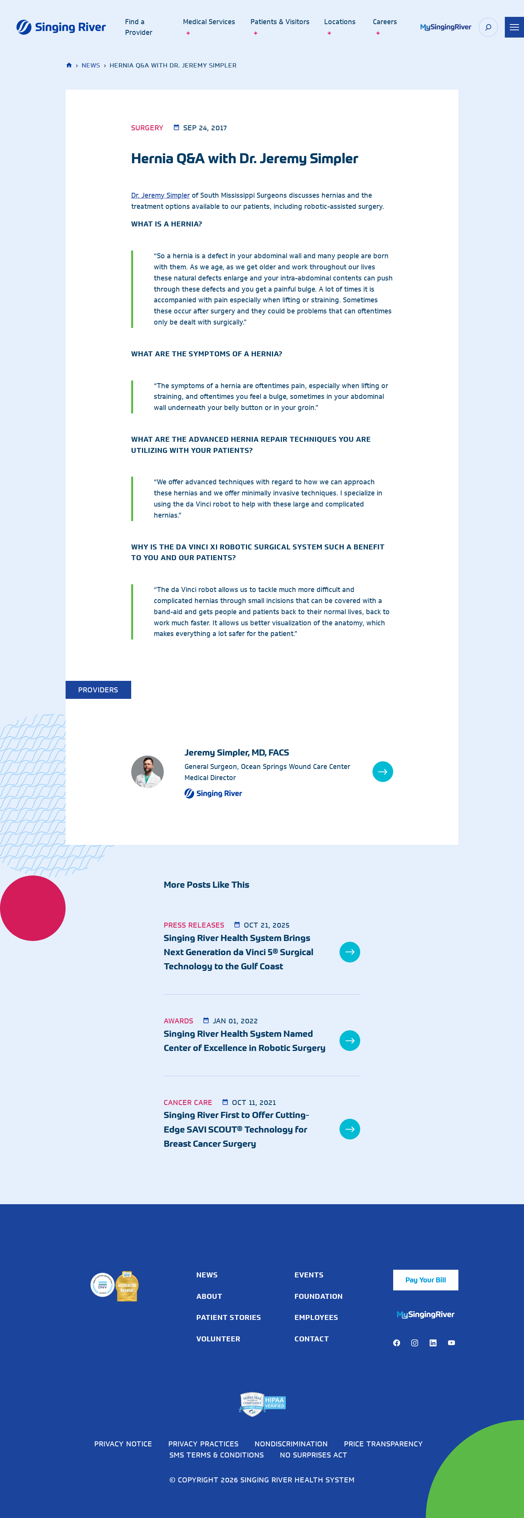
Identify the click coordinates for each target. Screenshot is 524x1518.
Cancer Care (188, 1102)
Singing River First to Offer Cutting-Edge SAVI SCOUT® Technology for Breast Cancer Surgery (236, 1129)
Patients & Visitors (280, 22)
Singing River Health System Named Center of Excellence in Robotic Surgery (245, 1040)
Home (70, 65)
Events (309, 1275)
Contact (312, 1339)
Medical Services (209, 22)
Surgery (147, 127)
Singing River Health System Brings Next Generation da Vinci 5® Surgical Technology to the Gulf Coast (238, 952)
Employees (316, 1317)
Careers (385, 22)
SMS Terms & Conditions (217, 1455)
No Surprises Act (314, 1455)
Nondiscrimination (291, 1443)
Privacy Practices (203, 1443)
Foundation (319, 1296)
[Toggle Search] (488, 27)
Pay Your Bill (425, 1280)
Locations (340, 22)
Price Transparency (383, 1443)
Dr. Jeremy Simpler (160, 195)
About (209, 1296)
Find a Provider (138, 27)
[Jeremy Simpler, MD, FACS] (158, 772)
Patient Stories (228, 1317)
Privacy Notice (123, 1443)
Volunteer (218, 1339)
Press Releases (194, 925)
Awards (178, 1020)
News (91, 65)
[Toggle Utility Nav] (514, 27)
